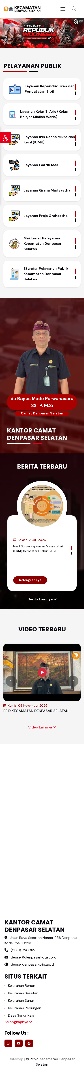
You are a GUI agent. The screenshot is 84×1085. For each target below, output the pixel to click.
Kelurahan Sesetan (23, 993)
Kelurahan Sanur (21, 1000)
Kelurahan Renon (21, 985)
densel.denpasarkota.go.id (32, 964)
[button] (74, 9)
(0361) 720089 (23, 950)
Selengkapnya (30, 580)
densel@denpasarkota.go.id (33, 957)
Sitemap (16, 1059)
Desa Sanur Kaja (21, 1015)
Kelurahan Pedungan (24, 1008)
